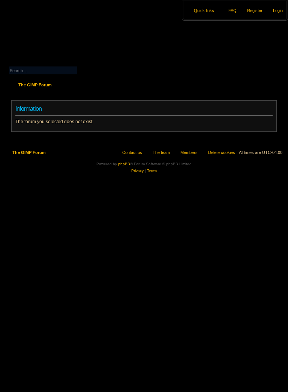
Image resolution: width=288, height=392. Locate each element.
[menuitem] (274, 10)
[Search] (92, 69)
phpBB (124, 164)
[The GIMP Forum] (42, 20)
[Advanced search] (60, 63)
